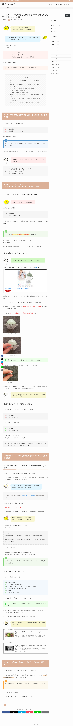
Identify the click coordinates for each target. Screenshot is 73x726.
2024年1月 (55, 61)
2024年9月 (55, 41)
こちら (36, 267)
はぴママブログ (8, 4)
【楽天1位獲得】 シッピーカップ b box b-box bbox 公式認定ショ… (17, 288)
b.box (17, 577)
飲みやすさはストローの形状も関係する (21, 92)
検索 (67, 15)
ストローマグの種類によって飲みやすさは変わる (23, 88)
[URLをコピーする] (45, 712)
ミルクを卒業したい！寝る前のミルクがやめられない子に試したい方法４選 (30, 645)
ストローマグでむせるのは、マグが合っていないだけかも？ (25, 102)
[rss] (68, 1)
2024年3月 (55, 56)
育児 (9, 19)
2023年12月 (55, 64)
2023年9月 (55, 73)
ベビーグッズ (56, 25)
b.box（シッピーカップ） (28, 495)
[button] (6, 712)
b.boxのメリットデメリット (18, 100)
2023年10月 (55, 70)
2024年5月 (55, 50)
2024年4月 (55, 53)
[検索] (70, 1)
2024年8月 (55, 44)
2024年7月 (55, 47)
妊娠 (54, 28)
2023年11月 (55, 67)
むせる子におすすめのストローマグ (20, 90)
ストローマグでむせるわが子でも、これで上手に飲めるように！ (26, 98)
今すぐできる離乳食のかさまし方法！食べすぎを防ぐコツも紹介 (30, 632)
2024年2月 (55, 58)
